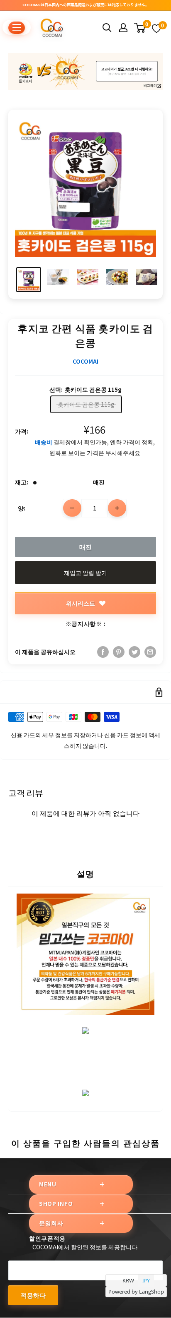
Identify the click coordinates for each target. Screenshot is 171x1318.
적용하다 (33, 1295)
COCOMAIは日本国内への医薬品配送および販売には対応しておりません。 (85, 4)
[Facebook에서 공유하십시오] (103, 652)
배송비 (43, 442)
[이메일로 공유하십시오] (150, 652)
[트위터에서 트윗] (134, 652)
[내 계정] (123, 27)
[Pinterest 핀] (119, 652)
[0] (140, 28)
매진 (85, 546)
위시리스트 (80, 603)
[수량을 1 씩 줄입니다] (72, 508)
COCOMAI (85, 361)
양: (21, 508)
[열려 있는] (107, 27)
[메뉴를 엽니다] (16, 27)
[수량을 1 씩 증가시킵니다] (117, 508)
